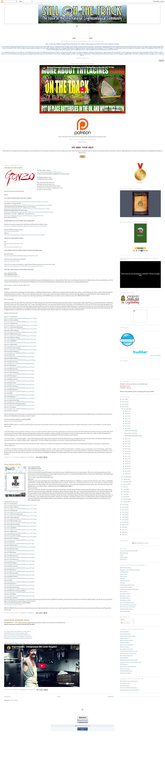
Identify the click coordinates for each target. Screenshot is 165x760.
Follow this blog (82, 729)
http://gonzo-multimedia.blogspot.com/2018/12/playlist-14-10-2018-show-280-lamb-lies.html (28, 212)
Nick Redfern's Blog (125, 600)
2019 (123, 404)
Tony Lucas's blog (124, 669)
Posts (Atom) (14, 700)
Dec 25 (127, 423)
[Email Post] (36, 457)
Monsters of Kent (124, 642)
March (125, 497)
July (124, 487)
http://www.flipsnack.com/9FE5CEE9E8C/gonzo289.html (19, 381)
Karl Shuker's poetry (125, 596)
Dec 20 (127, 441)
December (126, 409)
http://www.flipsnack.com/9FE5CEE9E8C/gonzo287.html (19, 388)
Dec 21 (127, 439)
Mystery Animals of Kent (126, 640)
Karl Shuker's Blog (125, 594)
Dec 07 (127, 463)
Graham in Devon (124, 638)
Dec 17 (127, 446)
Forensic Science (127, 335)
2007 (123, 529)
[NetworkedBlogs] (82, 726)
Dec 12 (127, 456)
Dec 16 (127, 449)
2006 (123, 532)
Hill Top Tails (123, 591)
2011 (123, 519)
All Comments (126, 623)
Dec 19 (127, 444)
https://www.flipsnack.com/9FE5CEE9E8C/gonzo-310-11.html (20, 329)
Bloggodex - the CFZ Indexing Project (130, 570)
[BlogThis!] (41, 457)
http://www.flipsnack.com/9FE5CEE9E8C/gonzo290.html (19, 377)
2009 (123, 524)
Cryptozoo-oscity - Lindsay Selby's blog (130, 662)
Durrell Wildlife (124, 658)
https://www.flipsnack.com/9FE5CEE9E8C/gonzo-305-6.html (20, 339)
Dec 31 (127, 411)
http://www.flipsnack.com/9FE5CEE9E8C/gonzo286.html (19, 391)
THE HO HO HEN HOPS (13, 168)
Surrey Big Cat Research (126, 655)
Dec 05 (127, 468)
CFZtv (121, 555)
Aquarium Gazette (124, 685)
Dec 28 (127, 416)
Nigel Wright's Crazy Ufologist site (129, 681)
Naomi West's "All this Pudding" (128, 666)
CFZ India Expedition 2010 (127, 585)
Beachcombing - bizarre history (128, 653)
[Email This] (39, 457)
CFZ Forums (123, 559)
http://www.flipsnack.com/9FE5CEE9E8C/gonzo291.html (19, 374)
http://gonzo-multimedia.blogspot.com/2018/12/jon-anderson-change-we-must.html (26, 201)
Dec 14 (127, 451)
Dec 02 (127, 473)
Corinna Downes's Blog (126, 587)
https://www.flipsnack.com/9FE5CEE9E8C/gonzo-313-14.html (20, 325)
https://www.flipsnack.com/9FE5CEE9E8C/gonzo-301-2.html (20, 346)
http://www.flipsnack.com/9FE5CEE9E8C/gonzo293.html (19, 367)
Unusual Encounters (125, 634)
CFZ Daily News (124, 572)
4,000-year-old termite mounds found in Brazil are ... (17, 635)
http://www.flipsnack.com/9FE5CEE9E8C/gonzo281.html (19, 409)
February (125, 499)
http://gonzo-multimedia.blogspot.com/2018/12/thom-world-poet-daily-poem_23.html (26, 208)
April (124, 494)
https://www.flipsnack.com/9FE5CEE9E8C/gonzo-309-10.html (20, 332)
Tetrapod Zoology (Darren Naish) (128, 651)
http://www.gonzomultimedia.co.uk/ (13, 243)
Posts (123, 619)
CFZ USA (122, 578)
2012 (123, 517)
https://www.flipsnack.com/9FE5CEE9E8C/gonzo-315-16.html (20, 322)
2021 (123, 399)
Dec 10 (127, 459)
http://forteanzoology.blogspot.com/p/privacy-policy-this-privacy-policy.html (24, 235)
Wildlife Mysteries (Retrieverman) (129, 660)
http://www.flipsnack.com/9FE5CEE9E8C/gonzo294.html (19, 363)
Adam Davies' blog (125, 683)
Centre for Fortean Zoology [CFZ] (128, 551)
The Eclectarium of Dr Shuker (127, 607)
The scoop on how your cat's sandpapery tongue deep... (18, 636)
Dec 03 (127, 471)
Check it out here (82, 142)
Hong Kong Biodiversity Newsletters (129, 690)
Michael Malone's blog (126, 671)
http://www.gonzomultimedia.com (13, 247)
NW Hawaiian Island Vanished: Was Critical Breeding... (18, 638)
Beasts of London (124, 647)
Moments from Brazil (125, 673)
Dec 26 (127, 421)
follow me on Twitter (155, 355)
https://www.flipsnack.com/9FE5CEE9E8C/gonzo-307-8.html (20, 336)
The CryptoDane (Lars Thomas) (128, 604)
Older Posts (111, 696)
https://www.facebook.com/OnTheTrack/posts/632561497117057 (21, 255)
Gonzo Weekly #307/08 (12, 464)
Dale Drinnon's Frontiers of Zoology (129, 589)
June (124, 489)
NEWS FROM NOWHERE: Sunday (16, 620)
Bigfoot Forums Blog (125, 567)
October (125, 479)
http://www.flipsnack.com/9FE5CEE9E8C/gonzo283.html (19, 402)
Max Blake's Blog (124, 598)
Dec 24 (127, 426)
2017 (123, 505)
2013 (123, 515)
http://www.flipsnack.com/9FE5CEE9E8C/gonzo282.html (19, 405)
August (125, 484)
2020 (123, 402)
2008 (123, 527)
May (124, 492)
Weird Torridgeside (125, 611)
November (126, 477)
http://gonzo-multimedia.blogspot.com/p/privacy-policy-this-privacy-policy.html (25, 226)
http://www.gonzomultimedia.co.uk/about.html (49, 172)
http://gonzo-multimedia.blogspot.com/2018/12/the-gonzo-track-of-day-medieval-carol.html (28, 205)
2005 (123, 534)
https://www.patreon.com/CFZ (12, 261)
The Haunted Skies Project (127, 609)
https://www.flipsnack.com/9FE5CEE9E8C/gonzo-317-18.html (20, 318)
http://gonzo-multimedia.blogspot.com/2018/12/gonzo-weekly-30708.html (23, 215)
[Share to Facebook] (45, 457)
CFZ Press (122, 583)
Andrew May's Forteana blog (127, 636)
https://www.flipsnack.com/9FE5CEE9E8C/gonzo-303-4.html (20, 342)
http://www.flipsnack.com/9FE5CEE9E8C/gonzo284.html (19, 398)
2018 (123, 407)
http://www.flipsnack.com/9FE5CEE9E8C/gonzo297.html (19, 353)
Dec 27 (127, 418)
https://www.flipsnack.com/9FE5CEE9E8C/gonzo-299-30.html (20, 349)
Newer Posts (7, 696)
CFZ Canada (123, 576)
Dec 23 (127, 428)
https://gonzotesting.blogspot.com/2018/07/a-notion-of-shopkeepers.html (23, 266)
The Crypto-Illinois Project (127, 602)
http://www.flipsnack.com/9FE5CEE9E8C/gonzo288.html (19, 384)
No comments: (30, 457)
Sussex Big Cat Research (126, 649)
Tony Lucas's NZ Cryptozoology (128, 687)
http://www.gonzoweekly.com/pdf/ (13, 421)
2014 (123, 512)
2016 (123, 507)
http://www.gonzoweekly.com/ (12, 276)
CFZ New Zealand (124, 580)
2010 (123, 522)
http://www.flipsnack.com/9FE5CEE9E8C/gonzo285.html (19, 395)
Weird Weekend (124, 553)
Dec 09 (127, 461)
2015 (123, 510)
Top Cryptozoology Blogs (127, 340)
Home (59, 696)
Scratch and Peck (124, 631)
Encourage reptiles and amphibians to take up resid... (17, 631)
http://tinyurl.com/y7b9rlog (11, 231)
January (125, 501)
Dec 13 (127, 454)
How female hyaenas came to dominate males (16, 633)
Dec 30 (127, 413)
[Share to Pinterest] (46, 457)
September (126, 482)
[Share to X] (43, 457)
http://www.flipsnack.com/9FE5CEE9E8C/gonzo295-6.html (19, 360)
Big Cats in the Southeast (126, 645)
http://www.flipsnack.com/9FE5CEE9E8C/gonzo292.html (19, 370)
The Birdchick (123, 664)
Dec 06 (127, 466)
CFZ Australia (123, 557)
